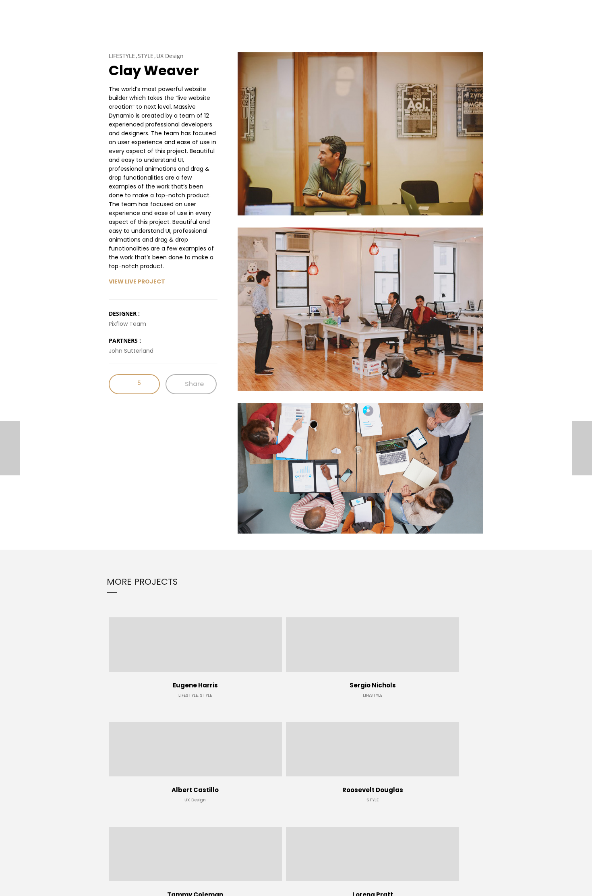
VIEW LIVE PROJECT (137, 281)
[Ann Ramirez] (10, 448)
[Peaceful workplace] (582, 448)
